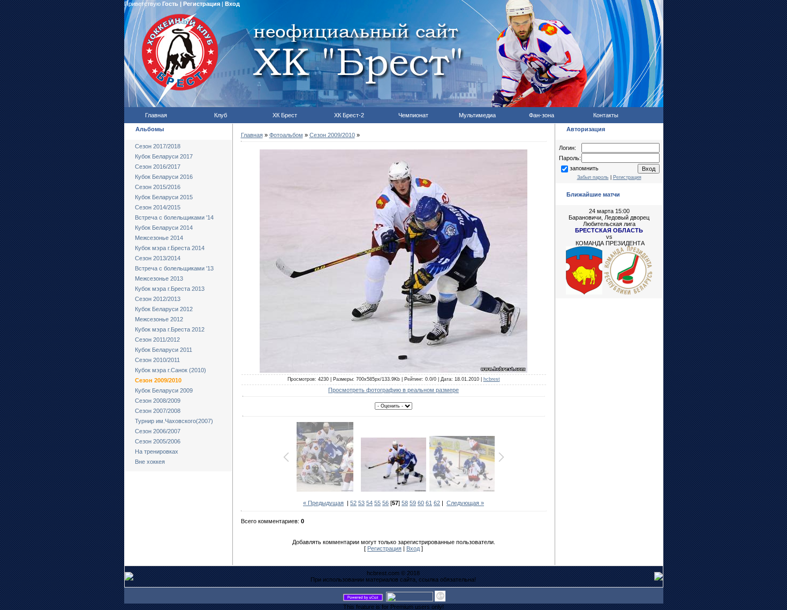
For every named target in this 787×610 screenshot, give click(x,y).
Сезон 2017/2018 (157, 146)
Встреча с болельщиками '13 (174, 268)
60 (421, 503)
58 (405, 503)
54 (369, 503)
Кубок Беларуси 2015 (164, 197)
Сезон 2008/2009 (157, 400)
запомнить (584, 168)
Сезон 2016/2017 (157, 166)
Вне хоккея (150, 461)
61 (429, 503)
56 (385, 503)
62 (437, 503)
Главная (252, 135)
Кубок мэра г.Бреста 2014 (170, 248)
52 (353, 503)
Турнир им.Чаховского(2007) (174, 421)
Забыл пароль (593, 177)
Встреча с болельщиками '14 (174, 217)
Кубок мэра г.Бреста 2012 (170, 329)
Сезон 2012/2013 (157, 299)
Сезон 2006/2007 (157, 431)
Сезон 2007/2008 (157, 411)
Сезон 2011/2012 (157, 339)
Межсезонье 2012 (159, 319)
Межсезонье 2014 (159, 238)
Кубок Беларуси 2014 (164, 227)
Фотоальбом (286, 135)
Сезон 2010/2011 (157, 360)
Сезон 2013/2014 (157, 258)
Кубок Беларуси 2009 (164, 390)
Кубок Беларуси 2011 (163, 350)
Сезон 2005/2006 (157, 441)
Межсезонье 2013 (159, 278)
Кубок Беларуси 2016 (164, 177)
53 (361, 503)
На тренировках (156, 451)
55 (377, 503)
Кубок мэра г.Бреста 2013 (170, 288)
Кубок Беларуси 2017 (164, 156)
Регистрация (201, 4)
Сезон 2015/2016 (157, 187)
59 (413, 503)
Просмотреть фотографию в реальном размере (393, 390)
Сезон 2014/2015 (157, 207)
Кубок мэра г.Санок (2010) (170, 370)
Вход (232, 4)
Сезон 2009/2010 (158, 380)
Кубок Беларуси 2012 (164, 309)
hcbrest (491, 379)
